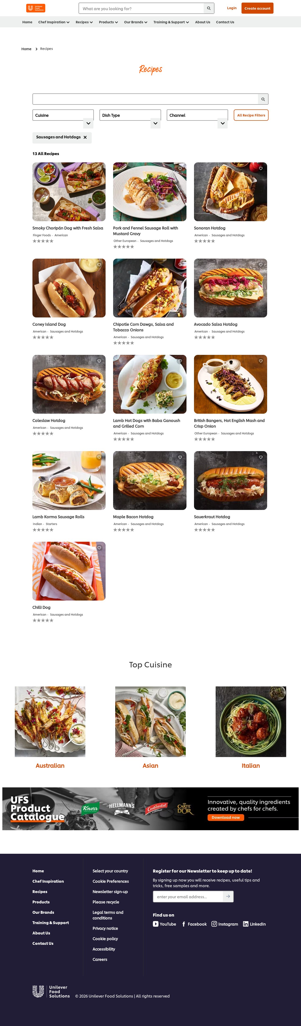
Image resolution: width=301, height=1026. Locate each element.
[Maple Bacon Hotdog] (149, 480)
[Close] (85, 137)
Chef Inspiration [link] (51, 22)
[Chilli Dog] (69, 571)
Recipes (39, 891)
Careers (100, 959)
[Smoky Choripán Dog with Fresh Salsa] (69, 191)
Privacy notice (105, 928)
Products (41, 901)
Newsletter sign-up (110, 891)
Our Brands (43, 912)
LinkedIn (258, 923)
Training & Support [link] (169, 22)
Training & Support (50, 922)
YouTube (168, 923)
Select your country (110, 870)
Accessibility (104, 948)
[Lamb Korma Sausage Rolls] (69, 480)
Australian (50, 765)
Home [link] (27, 22)
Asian (150, 765)
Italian (251, 765)
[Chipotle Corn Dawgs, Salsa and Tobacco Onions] (149, 288)
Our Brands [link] (133, 22)
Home (38, 870)
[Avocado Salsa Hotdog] (230, 288)
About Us (41, 932)
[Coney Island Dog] (69, 288)
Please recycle (106, 901)
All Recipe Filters (251, 115)
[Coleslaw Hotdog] (69, 384)
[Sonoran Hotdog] (230, 191)
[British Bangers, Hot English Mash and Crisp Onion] (230, 384)
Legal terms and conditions (108, 914)
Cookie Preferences (111, 881)
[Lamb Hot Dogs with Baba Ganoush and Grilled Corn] (149, 384)
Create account (257, 8)
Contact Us (42, 943)
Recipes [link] (82, 22)
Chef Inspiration (48, 881)
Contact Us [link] (225, 22)
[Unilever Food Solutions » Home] (35, 8)
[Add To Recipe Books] (99, 168)
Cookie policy (105, 938)
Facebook (197, 923)
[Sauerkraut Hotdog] (230, 480)
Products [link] (106, 22)
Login (232, 7)
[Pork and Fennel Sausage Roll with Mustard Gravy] (149, 191)
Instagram (228, 923)
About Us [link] (202, 22)
